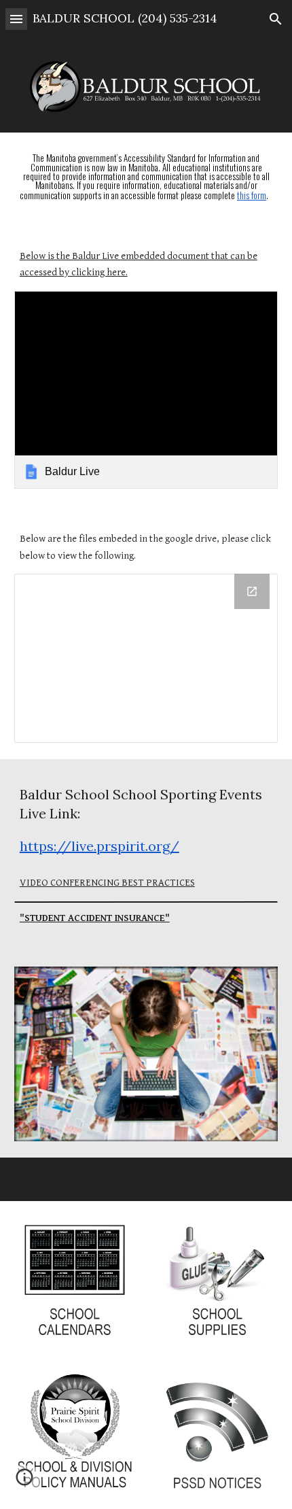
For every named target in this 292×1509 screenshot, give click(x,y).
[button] (16, 18)
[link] (146, 390)
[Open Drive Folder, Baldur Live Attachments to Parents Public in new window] (252, 591)
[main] (146, 177)
